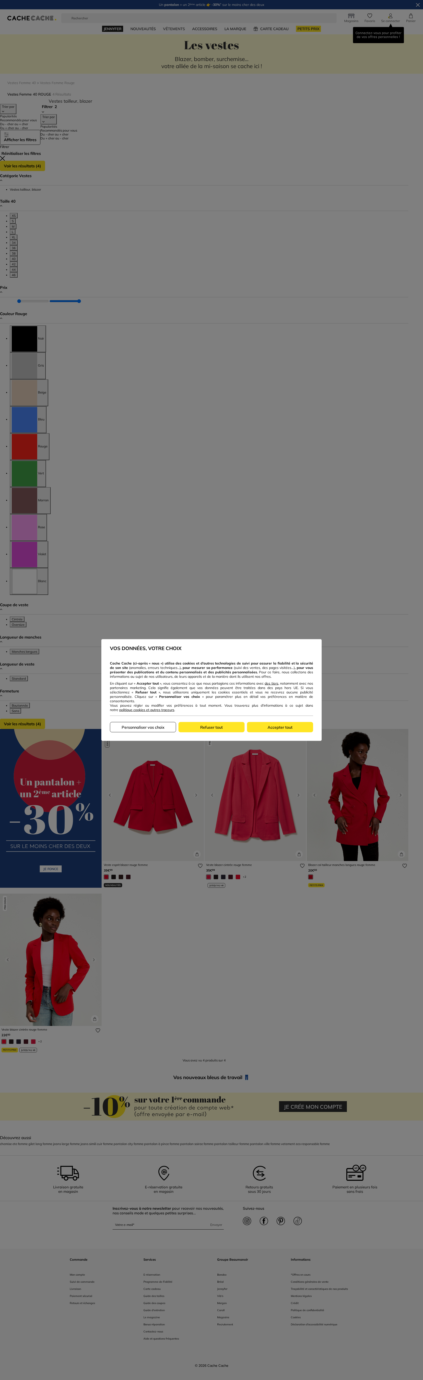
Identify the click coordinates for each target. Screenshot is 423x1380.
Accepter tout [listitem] (280, 727)
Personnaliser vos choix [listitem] (143, 727)
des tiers (271, 683)
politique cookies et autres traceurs (146, 710)
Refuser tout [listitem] (211, 727)
